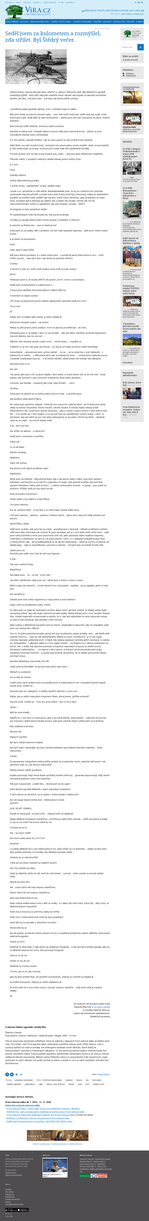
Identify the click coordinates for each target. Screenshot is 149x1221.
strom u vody (135, 35)
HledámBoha (84, 1169)
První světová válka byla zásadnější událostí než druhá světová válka (41, 1114)
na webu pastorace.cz (59, 1144)
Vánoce (79, 1080)
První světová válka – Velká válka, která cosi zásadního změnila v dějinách (43, 1108)
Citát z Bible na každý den (132, 14)
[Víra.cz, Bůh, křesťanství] (28, 12)
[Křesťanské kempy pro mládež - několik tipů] (132, 97)
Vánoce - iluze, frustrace (56, 1084)
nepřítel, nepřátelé (14, 1084)
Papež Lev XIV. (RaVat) (102, 1159)
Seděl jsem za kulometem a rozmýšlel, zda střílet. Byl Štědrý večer (40, 1121)
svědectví (69, 1080)
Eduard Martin (105, 28)
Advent (71, 1084)
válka (41, 1084)
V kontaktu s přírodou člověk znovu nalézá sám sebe (132, 327)
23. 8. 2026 (134, 60)
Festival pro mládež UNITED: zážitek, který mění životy (131, 289)
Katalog (7, 1202)
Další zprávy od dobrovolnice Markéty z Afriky (131, 241)
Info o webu (9, 1192)
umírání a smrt (98, 1084)
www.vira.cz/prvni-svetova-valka (22, 1105)
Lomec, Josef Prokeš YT (88, 1164)
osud (80, 1084)
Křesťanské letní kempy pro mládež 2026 (131, 88)
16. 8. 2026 (126, 60)
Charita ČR (83, 1159)
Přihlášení (128, 70)
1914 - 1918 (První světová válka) (49, 1080)
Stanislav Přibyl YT (86, 1161)
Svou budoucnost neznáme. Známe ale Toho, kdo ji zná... (131, 411)
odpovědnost (30, 1084)
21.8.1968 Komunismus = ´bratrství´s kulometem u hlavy (130, 193)
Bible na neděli (130, 56)
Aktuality (127, 141)
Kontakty (8, 1189)
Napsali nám (9, 1194)
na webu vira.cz (44, 1144)
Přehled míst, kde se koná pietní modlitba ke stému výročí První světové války (46, 1111)
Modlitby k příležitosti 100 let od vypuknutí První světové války (38, 1118)
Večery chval (101, 1166)
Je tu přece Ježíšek (101, 1006)
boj (87, 1080)
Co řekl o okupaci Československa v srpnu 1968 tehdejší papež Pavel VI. (131, 153)
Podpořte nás (10, 1197)
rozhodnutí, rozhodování (23, 1080)
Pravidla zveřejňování (12, 1199)
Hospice (91, 1159)
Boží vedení (96, 1080)
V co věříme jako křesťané (14, 1204)
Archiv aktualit (127, 362)
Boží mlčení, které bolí (132, 383)
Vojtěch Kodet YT (99, 1161)
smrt (87, 1084)
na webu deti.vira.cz (76, 1144)
